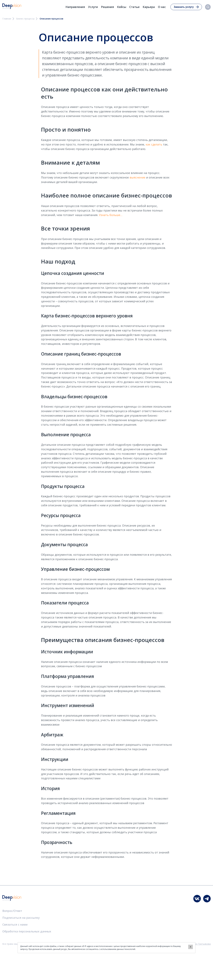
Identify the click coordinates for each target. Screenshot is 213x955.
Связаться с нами (15, 924)
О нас (162, 7)
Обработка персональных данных (26, 931)
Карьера (149, 7)
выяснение (137, 177)
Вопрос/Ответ (12, 911)
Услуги (93, 7)
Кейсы (121, 7)
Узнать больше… (110, 215)
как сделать (154, 144)
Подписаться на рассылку (21, 917)
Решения (107, 7)
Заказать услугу (184, 7)
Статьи (134, 7)
